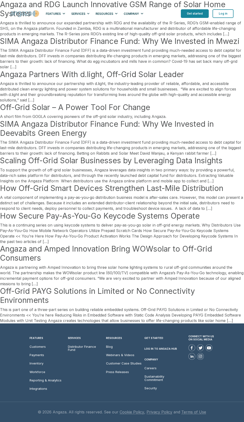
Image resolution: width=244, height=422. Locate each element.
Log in (223, 13)
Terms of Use (193, 412)
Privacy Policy (159, 412)
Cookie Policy (132, 412)
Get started (195, 13)
